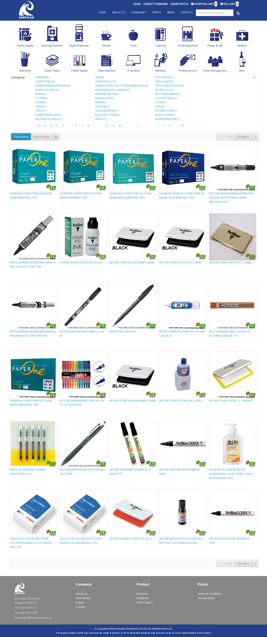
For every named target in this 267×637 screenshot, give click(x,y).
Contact (187, 12)
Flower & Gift (215, 45)
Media (171, 12)
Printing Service (188, 70)
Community (138, 12)
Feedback (143, 598)
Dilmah (106, 45)
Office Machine (106, 70)
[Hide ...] (254, 77)
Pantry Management (215, 70)
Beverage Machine (52, 45)
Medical (242, 45)
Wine (242, 70)
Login (137, 4)
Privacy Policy (206, 598)
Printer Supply (79, 70)
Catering (161, 45)
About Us (118, 12)
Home (102, 12)
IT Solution (133, 70)
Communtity (83, 598)
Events (156, 12)
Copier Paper (52, 70)
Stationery (25, 70)
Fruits (133, 45)
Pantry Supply (25, 45)
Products (142, 593)
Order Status (179, 4)
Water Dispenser (79, 45)
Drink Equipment (188, 45)
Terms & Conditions (210, 593)
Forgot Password (156, 4)
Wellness (160, 70)
